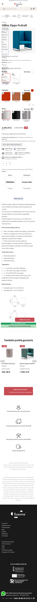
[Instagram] (22, 557)
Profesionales (6, 527)
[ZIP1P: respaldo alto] (16, 77)
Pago (3, 546)
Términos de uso (6, 544)
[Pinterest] (15, 557)
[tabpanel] (9, 359)
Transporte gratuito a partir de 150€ (18, 426)
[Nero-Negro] (16, 115)
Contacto (4, 523)
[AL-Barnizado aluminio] (26, 115)
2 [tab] (19, 376)
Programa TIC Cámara (8, 552)
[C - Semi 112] (26, 96)
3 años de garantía (18, 451)
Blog (3, 529)
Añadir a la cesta (24, 319)
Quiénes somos (6, 525)
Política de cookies (7, 550)
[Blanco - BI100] (6, 115)
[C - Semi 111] (16, 96)
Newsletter (5, 533)
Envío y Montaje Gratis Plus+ (18, 323)
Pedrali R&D (14, 56)
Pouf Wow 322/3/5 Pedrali (8, 364)
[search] (4, 9)
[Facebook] (11, 557)
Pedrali (4, 22)
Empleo (4, 531)
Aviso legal (5, 536)
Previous (5, 29)
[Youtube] (26, 557)
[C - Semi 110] (6, 96)
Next (5, 83)
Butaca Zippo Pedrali (27, 363)
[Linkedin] (18, 557)
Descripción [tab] (18, 198)
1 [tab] (17, 376)
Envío (3, 548)
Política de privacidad (8, 541)
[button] (18, 391)
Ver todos (27, 72)
